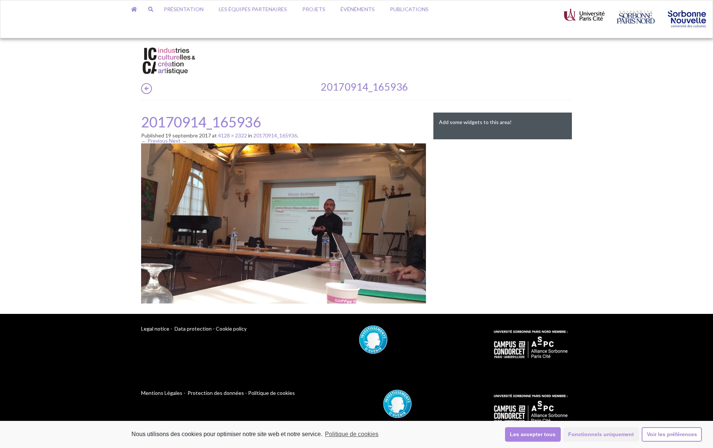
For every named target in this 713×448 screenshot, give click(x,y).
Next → (178, 140)
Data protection (193, 328)
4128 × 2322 (232, 135)
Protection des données (216, 393)
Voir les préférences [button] (672, 434)
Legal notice (155, 328)
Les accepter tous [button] (533, 434)
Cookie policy (231, 328)
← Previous (154, 140)
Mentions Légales (161, 393)
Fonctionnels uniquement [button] (601, 434)
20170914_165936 (275, 135)
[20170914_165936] (283, 223)
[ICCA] (169, 59)
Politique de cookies (351, 434)
